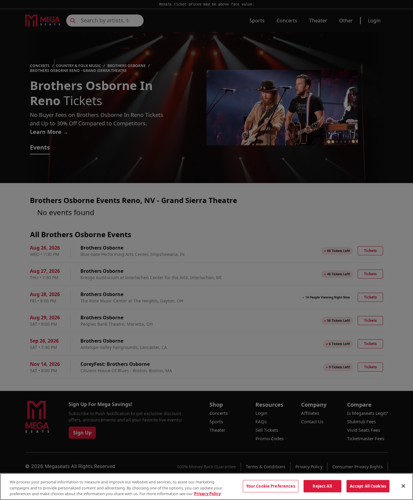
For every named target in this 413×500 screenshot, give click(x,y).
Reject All (322, 486)
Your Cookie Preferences (270, 486)
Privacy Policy (207, 493)
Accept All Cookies (368, 486)
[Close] (403, 485)
